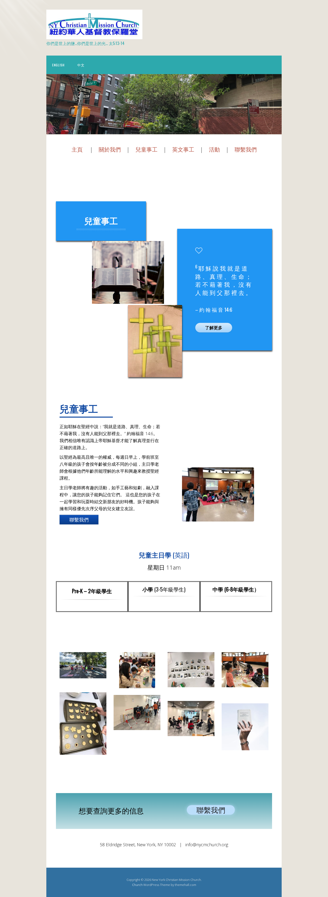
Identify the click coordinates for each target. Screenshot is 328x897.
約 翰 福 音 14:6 (215, 309)
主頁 (77, 149)
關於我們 (110, 149)
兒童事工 (146, 149)
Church (137, 885)
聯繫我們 (246, 149)
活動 (214, 149)
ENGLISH (58, 64)
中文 (81, 64)
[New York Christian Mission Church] (94, 35)
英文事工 (183, 149)
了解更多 (213, 327)
